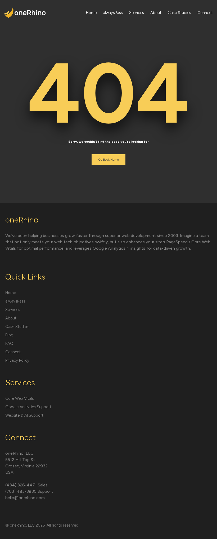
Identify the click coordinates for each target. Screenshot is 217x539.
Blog (9, 335)
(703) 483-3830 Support (29, 491)
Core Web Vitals (19, 398)
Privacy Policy (17, 360)
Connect (205, 12)
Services (136, 12)
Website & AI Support (24, 415)
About (155, 12)
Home (91, 12)
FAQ (9, 343)
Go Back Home (108, 159)
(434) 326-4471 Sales (26, 484)
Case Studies (179, 12)
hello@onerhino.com (25, 497)
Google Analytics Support (28, 407)
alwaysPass (113, 12)
